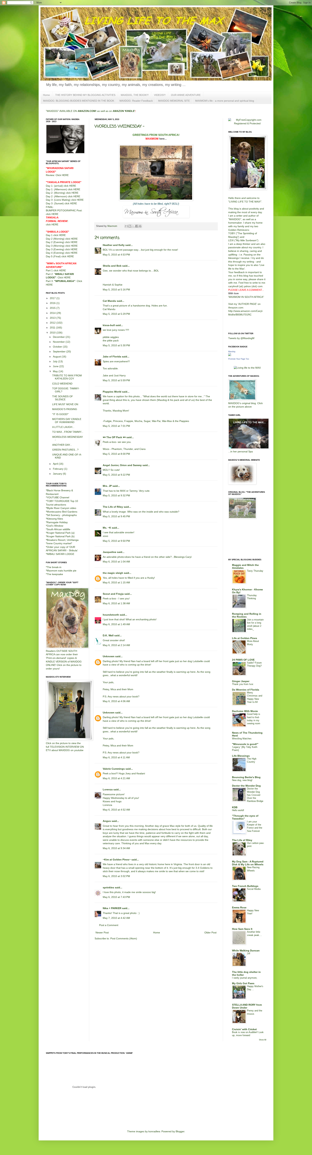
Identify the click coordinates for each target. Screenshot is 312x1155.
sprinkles (108, 887)
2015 (53, 307)
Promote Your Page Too (238, 359)
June (56, 366)
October (58, 346)
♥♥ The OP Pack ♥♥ (114, 437)
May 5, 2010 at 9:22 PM (116, 474)
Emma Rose (239, 907)
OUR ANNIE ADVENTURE (186, 95)
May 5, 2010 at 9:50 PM (116, 540)
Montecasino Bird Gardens (62, 511)
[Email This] (126, 226)
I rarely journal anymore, (244, 977)
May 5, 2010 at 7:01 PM (116, 425)
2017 (53, 298)
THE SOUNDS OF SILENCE (62, 398)
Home (46, 95)
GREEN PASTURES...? (65, 449)
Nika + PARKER (112, 908)
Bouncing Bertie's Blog (246, 777)
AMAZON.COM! (87, 111)
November (59, 341)
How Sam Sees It (242, 928)
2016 (53, 303)
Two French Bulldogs (245, 886)
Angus (107, 821)
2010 (53, 332)
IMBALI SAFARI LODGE (60, 554)
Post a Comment (108, 925)
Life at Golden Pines (244, 638)
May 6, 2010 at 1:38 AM (116, 603)
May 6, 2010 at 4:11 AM (116, 757)
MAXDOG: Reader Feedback (136, 100)
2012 (53, 322)
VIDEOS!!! (160, 95)
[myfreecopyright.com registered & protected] (247, 123)
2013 (53, 317)
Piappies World (112, 391)
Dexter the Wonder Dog (246, 785)
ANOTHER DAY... (62, 444)
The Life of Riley (113, 506)
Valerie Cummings (114, 768)
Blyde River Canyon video (61, 508)
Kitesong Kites (55, 518)
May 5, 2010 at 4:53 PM (116, 254)
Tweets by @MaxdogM (241, 338)
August (57, 356)
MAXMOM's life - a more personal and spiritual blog (224, 100)
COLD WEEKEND (62, 383)
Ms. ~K (107, 527)
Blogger (180, 1131)
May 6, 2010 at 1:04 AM (116, 561)
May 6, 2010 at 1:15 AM (116, 582)
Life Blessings (241, 755)
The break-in (54, 567)
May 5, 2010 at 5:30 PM (116, 345)
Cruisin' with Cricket (244, 1029)
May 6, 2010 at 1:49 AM (116, 624)
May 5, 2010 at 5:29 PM (116, 313)
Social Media (254, 889)
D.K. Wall (108, 635)
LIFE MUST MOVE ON (65, 404)
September (59, 351)
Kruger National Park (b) (61, 536)
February (58, 468)
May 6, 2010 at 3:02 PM (116, 876)
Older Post (210, 932)
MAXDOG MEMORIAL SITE (174, 100)
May (55, 371)
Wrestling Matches (242, 738)
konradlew (154, 1131)
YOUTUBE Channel (58, 497)
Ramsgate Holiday (57, 522)
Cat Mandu (109, 300)
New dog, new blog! (242, 780)
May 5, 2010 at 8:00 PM (116, 453)
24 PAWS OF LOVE (243, 659)
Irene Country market (59, 543)
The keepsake (55, 574)
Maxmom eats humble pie (61, 570)
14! (248, 953)
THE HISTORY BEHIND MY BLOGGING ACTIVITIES (85, 95)
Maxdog (231, 351)
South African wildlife (58, 529)
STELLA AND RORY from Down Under (247, 1006)
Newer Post (102, 932)
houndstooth (111, 614)
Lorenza (108, 789)
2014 (53, 312)
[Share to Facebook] (136, 226)
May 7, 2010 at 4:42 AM (116, 917)
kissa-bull (109, 325)
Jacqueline (109, 552)
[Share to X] (133, 226)
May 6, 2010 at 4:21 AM (116, 778)
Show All (262, 1040)
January (58, 473)
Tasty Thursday (255, 570)
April (56, 463)
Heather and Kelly (114, 245)
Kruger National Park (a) (61, 532)
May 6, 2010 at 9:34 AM (116, 848)
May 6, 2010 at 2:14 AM (116, 645)
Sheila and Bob (112, 265)
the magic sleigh (113, 572)
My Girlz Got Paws (243, 983)
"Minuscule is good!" (245, 744)
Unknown (108, 656)
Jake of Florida (112, 356)
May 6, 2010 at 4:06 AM (116, 701)
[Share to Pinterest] (140, 226)
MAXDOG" (235, 219)
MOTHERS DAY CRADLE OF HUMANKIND (66, 421)
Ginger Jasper (240, 681)
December (59, 336)
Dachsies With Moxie (245, 711)
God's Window (55, 525)
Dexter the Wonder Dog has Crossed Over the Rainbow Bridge (255, 794)
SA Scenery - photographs (62, 515)
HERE (65, 175)
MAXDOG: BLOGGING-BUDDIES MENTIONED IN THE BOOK (78, 100)
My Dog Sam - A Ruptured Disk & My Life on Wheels (247, 863)
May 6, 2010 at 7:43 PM (116, 897)
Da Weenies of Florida (245, 689)
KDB (234, 807)
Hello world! (238, 810)
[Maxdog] (229, 355)
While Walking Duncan (246, 950)
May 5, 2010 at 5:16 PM (116, 289)
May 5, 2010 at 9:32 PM (116, 495)
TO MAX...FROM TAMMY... (67, 431)
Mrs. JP (107, 485)
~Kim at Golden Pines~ (117, 859)
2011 (53, 327)
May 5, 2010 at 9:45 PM (116, 516)
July (55, 361)
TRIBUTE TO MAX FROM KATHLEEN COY (67, 377)
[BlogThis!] (130, 226)
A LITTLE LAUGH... (63, 427)
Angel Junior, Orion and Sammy (122, 465)
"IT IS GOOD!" (60, 414)
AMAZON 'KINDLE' (124, 111)
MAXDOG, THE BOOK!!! (135, 95)
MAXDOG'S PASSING (64, 409)
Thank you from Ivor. (243, 684)
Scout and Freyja (113, 593)
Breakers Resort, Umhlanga (63, 539)
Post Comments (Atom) (123, 938)
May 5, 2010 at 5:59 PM (116, 380)
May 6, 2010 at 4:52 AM (116, 809)
